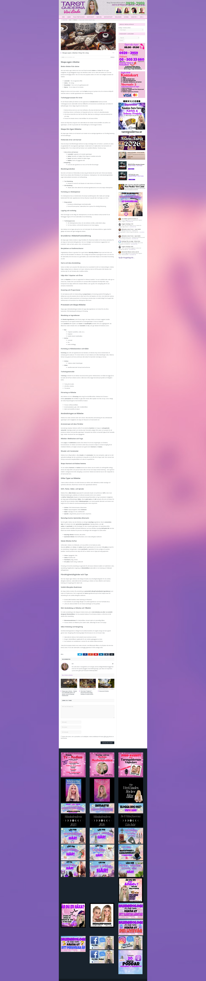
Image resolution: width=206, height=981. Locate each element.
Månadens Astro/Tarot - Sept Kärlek (131, 236)
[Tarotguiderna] (80, 7)
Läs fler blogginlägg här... (126, 257)
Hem (63, 17)
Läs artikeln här (129, 221)
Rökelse (112, 57)
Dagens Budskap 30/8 (127, 246)
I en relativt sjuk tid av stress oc (130, 218)
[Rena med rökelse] (106, 684)
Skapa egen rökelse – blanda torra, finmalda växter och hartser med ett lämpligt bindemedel (69, 693)
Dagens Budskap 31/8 (127, 224)
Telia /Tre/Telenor (78, 17)
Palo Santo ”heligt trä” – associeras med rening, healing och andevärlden (87, 692)
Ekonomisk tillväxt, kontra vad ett (130, 252)
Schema (126, 17)
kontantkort (108, 17)
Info (141, 17)
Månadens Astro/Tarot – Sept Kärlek (131, 229)
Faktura (99, 17)
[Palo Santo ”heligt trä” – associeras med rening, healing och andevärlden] (88, 684)
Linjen (69, 17)
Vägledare (118, 17)
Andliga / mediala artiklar (124, 27)
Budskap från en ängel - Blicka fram (131, 241)
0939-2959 (135, 3)
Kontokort (90, 17)
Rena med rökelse (104, 691)
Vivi (63, 57)
